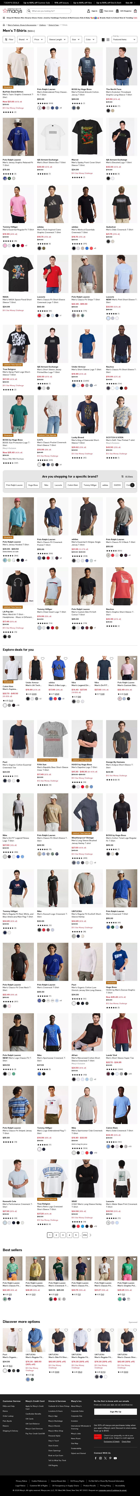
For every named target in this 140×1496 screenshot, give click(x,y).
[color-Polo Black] (73, 627)
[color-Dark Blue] (108, 854)
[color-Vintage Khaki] (39, 854)
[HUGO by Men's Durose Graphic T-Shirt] (121, 962)
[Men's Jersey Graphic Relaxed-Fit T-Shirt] (18, 137)
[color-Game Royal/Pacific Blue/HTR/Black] (22, 856)
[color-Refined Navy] (82, 627)
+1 (60, 315)
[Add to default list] (42, 658)
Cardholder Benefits (33, 1414)
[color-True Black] (121, 388)
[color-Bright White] (112, 388)
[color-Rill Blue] (52, 315)
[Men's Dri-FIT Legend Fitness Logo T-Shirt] (18, 812)
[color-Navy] (57, 315)
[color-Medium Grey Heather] (82, 248)
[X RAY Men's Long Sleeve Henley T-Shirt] (87, 1178)
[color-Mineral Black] (43, 464)
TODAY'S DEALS (11, 3)
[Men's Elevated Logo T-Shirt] (121, 137)
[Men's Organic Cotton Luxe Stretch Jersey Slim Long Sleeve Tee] (87, 962)
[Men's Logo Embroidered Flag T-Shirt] (52, 1105)
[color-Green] (13, 1073)
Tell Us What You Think (57, 1460)
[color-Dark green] (32, 1379)
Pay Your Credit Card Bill (35, 1434)
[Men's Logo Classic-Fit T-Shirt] (18, 1032)
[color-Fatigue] (52, 854)
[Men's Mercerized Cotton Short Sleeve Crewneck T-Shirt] (87, 1032)
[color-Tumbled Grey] (78, 701)
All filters (129, 476)
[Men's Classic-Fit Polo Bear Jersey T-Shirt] (104, 1268)
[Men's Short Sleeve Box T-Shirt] (52, 137)
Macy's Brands (54, 1426)
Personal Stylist (54, 1436)
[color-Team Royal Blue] (87, 248)
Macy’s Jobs (76, 1434)
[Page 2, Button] (90, 1235)
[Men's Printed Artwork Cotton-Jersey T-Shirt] (87, 66)
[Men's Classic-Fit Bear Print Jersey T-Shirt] (81, 1268)
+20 (130, 1074)
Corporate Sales (77, 1411)
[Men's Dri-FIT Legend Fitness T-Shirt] (104, 668)
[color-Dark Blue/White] (87, 560)
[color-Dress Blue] (48, 464)
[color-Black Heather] (82, 862)
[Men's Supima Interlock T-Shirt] (12, 668)
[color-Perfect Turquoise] (5, 560)
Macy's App (52, 1416)
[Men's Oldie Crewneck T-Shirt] (121, 204)
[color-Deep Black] (73, 1079)
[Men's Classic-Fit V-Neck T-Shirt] (121, 516)
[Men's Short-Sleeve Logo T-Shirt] (87, 344)
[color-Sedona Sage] (9, 705)
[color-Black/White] (73, 560)
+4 (61, 1001)
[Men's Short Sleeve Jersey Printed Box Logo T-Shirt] (52, 344)
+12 (95, 1226)
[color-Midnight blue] (82, 1003)
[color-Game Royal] (18, 856)
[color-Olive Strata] (43, 248)
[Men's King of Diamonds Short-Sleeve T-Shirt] (87, 414)
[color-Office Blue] (57, 1000)
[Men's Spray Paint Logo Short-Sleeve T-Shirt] (18, 344)
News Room (76, 1439)
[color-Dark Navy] (124, 1299)
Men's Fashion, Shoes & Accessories (22, 25)
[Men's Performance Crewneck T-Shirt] (18, 1178)
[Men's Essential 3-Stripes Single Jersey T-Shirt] (87, 516)
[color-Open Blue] (73, 108)
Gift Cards (29, 1419)
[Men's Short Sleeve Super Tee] (121, 1032)
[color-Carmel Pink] (119, 698)
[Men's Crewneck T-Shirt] (121, 888)
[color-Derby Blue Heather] (52, 108)
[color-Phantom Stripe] (57, 464)
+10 (95, 1153)
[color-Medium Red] (22, 245)
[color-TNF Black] (108, 110)
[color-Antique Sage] (91, 1079)
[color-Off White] (112, 178)
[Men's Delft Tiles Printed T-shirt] (121, 414)
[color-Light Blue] (5, 1222)
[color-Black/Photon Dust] (39, 930)
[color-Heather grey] (9, 780)
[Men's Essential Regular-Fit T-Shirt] (18, 204)
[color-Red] (48, 558)
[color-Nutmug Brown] (121, 927)
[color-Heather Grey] (22, 1222)
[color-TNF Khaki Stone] (112, 110)
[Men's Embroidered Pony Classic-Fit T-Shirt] (52, 66)
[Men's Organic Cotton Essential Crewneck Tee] (18, 739)
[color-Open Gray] (78, 108)
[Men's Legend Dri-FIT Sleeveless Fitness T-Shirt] (81, 668)
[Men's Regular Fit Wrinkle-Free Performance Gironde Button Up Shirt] (104, 1340)
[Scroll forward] (132, 485)
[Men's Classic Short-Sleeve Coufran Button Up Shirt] (127, 1340)
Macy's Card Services (34, 1429)
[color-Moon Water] (87, 1079)
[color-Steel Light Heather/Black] (87, 385)
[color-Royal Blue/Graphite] (73, 385)
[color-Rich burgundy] (108, 1073)
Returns (6, 1426)
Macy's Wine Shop (55, 1431)
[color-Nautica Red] (125, 388)
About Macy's (76, 1406)
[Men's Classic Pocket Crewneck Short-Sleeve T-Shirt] (52, 414)
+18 (17, 705)
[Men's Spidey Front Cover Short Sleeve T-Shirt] (87, 137)
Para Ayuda (7, 1421)
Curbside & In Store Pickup (58, 1406)
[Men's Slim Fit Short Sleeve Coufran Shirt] (58, 1340)
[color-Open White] (112, 854)
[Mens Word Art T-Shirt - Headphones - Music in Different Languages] (18, 586)
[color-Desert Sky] (13, 245)
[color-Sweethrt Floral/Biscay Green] (5, 1299)
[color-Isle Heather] (124, 698)
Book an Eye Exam (55, 1456)
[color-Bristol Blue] (43, 854)
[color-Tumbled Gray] (5, 856)
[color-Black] (108, 178)
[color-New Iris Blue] (108, 927)
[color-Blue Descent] (108, 1146)
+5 (95, 248)
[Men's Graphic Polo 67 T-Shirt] (127, 1268)
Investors (74, 1421)
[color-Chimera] (48, 388)
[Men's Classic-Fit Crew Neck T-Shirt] (18, 962)
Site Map (74, 1443)
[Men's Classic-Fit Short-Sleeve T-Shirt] (121, 344)
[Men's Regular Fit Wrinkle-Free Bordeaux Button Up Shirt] (81, 1340)
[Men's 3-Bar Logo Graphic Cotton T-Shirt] (58, 668)
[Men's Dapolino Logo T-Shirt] (87, 739)
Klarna (5, 1411)
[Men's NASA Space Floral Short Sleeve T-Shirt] (18, 274)
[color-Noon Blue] (117, 388)
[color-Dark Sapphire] (13, 705)
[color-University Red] (43, 930)
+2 (26, 246)
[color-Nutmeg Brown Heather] (91, 627)
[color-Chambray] (108, 318)
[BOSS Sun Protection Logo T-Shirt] (18, 414)
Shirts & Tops (54, 25)
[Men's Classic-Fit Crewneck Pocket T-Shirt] (52, 516)
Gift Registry (53, 1465)
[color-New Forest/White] (82, 315)
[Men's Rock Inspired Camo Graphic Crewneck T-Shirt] (52, 204)
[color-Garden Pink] (9, 1006)
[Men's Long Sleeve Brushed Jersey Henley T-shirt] (87, 812)
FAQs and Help (8, 1406)
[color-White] (39, 108)
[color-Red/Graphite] (82, 385)
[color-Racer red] (78, 1226)
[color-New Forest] (9, 178)
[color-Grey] (112, 1222)
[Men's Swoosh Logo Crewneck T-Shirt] (52, 888)
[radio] (39, 108)
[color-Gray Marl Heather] (128, 698)
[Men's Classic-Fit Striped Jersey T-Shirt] (18, 1105)
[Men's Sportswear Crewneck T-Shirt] (52, 1032)
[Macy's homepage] (4, 25)
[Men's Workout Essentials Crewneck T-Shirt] (87, 204)
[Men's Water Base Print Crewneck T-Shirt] (121, 1178)
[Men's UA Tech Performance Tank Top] (35, 668)
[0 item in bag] (135, 11)
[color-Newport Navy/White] (73, 315)
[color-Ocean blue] (82, 1226)
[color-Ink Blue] (57, 558)
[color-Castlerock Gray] (36, 698)
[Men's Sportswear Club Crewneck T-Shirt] (87, 1105)
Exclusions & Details (111, 1442)
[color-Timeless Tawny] (57, 627)
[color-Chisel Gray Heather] (52, 464)
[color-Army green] (91, 1226)
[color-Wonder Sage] (91, 560)
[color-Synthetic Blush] (5, 245)
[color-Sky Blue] (39, 627)
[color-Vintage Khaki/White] (78, 315)
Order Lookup (8, 1416)
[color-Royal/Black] (50, 698)
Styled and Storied (78, 1453)
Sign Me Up (115, 1411)
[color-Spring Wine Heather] (43, 108)
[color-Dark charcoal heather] (125, 1073)
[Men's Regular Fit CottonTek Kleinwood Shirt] (35, 1340)
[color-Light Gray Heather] (87, 862)
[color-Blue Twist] (91, 385)
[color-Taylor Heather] (48, 108)
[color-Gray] (112, 318)
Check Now (126, 1442)
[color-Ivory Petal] (9, 932)
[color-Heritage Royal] (39, 1000)
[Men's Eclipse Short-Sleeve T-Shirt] (121, 739)
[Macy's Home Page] (12, 11)
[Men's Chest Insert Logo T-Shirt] (52, 586)
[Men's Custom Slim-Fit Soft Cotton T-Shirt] (87, 586)
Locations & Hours (55, 1411)
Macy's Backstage (55, 1421)
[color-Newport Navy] (57, 854)
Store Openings (54, 1451)
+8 (61, 108)
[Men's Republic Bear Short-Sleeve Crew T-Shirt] (52, 739)
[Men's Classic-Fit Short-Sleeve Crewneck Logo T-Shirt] (52, 274)
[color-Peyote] (112, 241)
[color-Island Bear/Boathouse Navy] (9, 1299)
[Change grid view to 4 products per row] (103, 40)
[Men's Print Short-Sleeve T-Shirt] (121, 274)
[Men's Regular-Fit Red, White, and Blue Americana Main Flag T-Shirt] (18, 888)
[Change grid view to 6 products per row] (108, 39)
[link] (18, 101)
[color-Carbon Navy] (5, 932)
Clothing (42, 25)
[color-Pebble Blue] (117, 927)
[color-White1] (52, 1000)
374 (85, 1235)
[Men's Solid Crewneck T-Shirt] (121, 1105)
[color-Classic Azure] (5, 178)
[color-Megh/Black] (82, 560)
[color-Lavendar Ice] (82, 1079)
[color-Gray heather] (121, 1073)
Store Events (53, 1446)
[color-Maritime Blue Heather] (73, 862)
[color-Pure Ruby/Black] (55, 698)
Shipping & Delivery (10, 1431)
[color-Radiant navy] (112, 1073)
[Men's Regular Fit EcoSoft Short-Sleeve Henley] (87, 888)
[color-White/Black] (78, 560)
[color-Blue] (91, 786)
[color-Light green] (73, 936)
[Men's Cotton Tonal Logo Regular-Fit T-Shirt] (121, 812)
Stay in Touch (53, 1441)
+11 (95, 385)
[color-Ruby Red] (91, 248)
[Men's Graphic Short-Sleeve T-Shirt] (121, 586)
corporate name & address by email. (113, 1490)
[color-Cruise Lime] (9, 560)
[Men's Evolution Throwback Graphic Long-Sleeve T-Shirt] (121, 66)
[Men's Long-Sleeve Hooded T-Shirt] (35, 1268)
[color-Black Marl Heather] (5, 1006)
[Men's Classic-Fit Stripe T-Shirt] (87, 274)
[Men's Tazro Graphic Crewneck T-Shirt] (18, 66)
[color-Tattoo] (48, 930)
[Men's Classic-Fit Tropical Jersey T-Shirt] (12, 1268)
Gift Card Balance (33, 1424)
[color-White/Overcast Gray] (78, 385)
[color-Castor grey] (87, 1003)
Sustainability (76, 1448)
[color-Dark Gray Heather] (108, 555)
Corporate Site (76, 1416)
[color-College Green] (50, 1299)
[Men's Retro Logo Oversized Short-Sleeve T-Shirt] (52, 1178)
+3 (60, 465)
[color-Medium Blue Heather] (78, 862)
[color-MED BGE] (87, 786)
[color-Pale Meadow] (125, 1146)
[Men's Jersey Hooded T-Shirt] (18, 516)
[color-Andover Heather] (13, 178)
